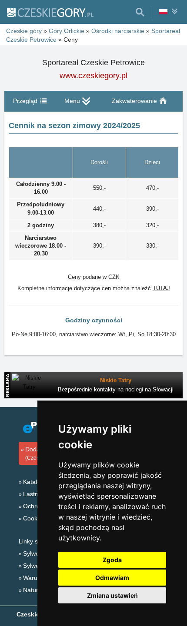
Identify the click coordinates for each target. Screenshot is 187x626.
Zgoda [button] (112, 559)
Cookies (34, 518)
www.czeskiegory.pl (93, 75)
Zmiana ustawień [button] (112, 595)
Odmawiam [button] (112, 577)
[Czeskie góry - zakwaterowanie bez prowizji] (50, 12)
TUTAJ (161, 288)
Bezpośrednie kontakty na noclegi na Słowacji (116, 389)
